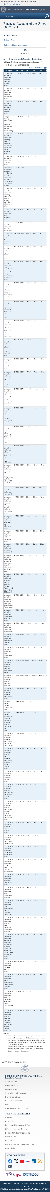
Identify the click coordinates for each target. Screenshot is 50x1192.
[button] (3, 9)
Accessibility (10, 1148)
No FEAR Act (10, 1137)
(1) (5, 1007)
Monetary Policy (11, 1089)
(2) (10, 1030)
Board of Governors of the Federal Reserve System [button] (26, 9)
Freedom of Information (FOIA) (17, 1125)
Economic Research (13, 1101)
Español (8, 1141)
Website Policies (12, 1144)
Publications (10, 1122)
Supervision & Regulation (15, 1093)
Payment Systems (12, 1097)
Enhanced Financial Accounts (15, 45)
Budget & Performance (14, 1133)
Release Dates (9, 40)
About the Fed (11, 1082)
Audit (27, 1133)
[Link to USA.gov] (14, 1174)
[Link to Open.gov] (32, 1174)
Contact (8, 1118)
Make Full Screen (35, 68)
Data (7, 1105)
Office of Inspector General (16, 1129)
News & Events (11, 1086)
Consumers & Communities (16, 1108)
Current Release (10, 35)
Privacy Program (27, 1144)
